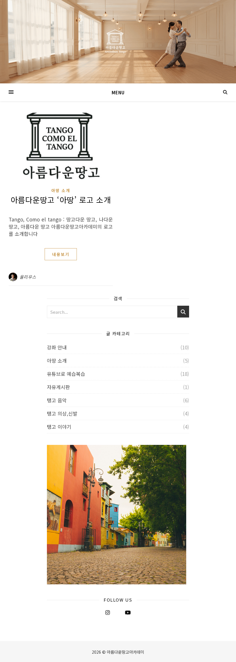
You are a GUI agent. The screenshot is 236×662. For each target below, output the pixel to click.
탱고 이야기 (59, 426)
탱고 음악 (57, 400)
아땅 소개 (60, 190)
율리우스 (28, 277)
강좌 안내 (57, 347)
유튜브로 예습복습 (66, 373)
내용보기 (60, 254)
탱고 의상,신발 (62, 413)
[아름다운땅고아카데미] (118, 41)
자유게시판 (58, 387)
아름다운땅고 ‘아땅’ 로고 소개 (61, 199)
